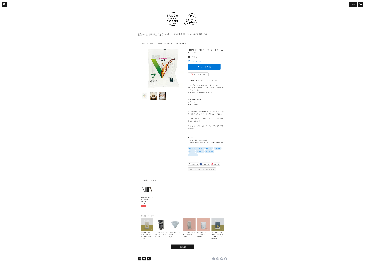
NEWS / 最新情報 (179, 34)
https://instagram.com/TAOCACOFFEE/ (217, 258)
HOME (152, 34)
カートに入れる (206, 67)
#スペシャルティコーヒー (196, 148)
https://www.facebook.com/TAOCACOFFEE (213, 258)
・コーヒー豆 (151, 43)
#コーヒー (209, 148)
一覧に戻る (182, 247)
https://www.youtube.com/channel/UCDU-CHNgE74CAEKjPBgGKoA (221, 258)
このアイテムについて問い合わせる (203, 169)
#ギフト (191, 151)
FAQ (205, 34)
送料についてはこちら (197, 61)
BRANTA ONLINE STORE (147, 35)
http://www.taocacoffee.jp (225, 258)
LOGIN (353, 4)
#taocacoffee (193, 155)
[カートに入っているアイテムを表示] (360, 4)
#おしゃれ (217, 148)
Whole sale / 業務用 (195, 34)
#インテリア (199, 151)
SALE (161, 35)
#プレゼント (209, 151)
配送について (143, 34)
